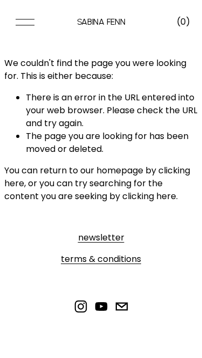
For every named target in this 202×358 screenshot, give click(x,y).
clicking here (149, 196)
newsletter (101, 237)
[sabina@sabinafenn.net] (121, 306)
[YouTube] (101, 306)
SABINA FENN (101, 22)
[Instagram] (80, 306)
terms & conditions (101, 259)
